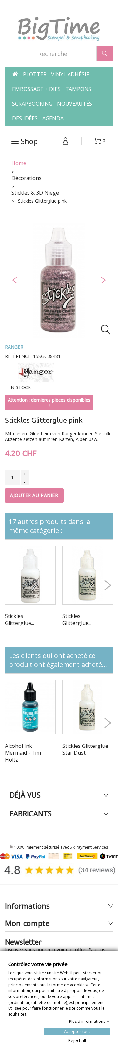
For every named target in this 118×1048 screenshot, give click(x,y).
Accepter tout (77, 1031)
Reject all (77, 1040)
